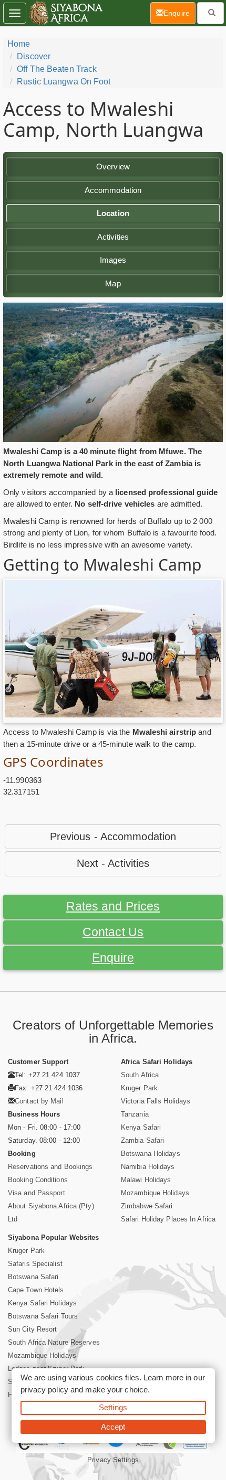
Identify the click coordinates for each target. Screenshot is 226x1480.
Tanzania (135, 1114)
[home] (65, 13)
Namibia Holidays (148, 1167)
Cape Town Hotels (36, 1290)
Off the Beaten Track (57, 69)
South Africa (140, 1075)
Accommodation (113, 190)
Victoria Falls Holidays (155, 1101)
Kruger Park (139, 1088)
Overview (113, 166)
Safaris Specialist (35, 1264)
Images (113, 259)
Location (113, 213)
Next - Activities (113, 863)
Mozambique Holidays (155, 1193)
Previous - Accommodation (113, 836)
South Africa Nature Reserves (54, 1342)
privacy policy (44, 1389)
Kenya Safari (141, 1127)
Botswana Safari (33, 1277)
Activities (113, 236)
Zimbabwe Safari (147, 1206)
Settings (113, 1407)
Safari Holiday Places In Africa (168, 1219)
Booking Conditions (38, 1180)
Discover (33, 56)
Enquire (113, 957)
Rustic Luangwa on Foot (63, 81)
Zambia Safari (142, 1140)
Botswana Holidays (150, 1153)
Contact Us (113, 932)
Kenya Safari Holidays (42, 1303)
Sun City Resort (32, 1329)
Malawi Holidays (146, 1180)
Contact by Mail (39, 1101)
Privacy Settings (113, 1460)
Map (112, 283)
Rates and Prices (113, 906)
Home (18, 43)
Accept (113, 1426)
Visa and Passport (36, 1193)
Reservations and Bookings (50, 1167)
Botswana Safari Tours (43, 1316)
